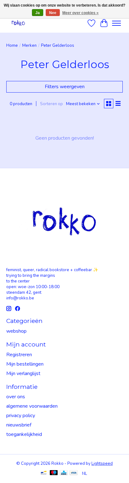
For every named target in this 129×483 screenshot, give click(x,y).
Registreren (19, 354)
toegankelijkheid (24, 434)
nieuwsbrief (18, 424)
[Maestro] (54, 473)
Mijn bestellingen (25, 364)
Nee (52, 13)
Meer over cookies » (80, 13)
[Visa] (74, 473)
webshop (16, 331)
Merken (29, 45)
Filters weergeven (65, 86)
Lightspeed (102, 463)
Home (12, 45)
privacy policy (20, 415)
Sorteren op (51, 104)
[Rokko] (18, 23)
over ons (15, 396)
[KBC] (64, 473)
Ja (37, 13)
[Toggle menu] (116, 23)
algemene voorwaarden (32, 406)
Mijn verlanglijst (23, 373)
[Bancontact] (44, 473)
